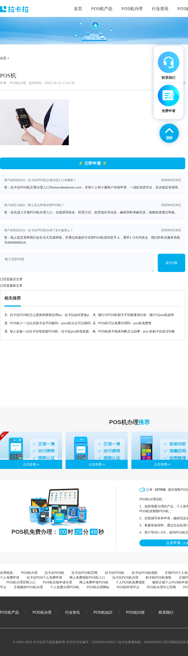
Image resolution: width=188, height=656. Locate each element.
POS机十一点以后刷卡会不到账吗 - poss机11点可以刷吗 (50, 323)
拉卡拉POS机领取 (145, 572)
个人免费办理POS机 (64, 587)
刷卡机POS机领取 (158, 577)
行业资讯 (72, 612)
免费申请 (168, 111)
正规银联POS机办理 (28, 587)
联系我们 (166, 612)
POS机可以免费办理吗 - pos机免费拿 (125, 323)
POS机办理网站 (98, 587)
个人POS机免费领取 (130, 582)
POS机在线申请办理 (57, 582)
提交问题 (171, 262)
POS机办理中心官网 (161, 587)
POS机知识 (103, 612)
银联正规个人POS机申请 (170, 582)
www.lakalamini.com (67, 187)
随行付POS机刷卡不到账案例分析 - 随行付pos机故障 (136, 315)
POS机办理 (29, 572)
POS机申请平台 (128, 587)
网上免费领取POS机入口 (87, 577)
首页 (3, 58)
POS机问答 (135, 612)
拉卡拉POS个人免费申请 (44, 577)
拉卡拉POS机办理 (125, 577)
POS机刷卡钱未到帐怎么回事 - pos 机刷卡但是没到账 (136, 331)
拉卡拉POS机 (54, 572)
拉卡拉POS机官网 (84, 572)
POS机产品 (9, 612)
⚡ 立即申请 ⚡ (92, 163)
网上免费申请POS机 (93, 582)
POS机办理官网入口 (21, 582)
